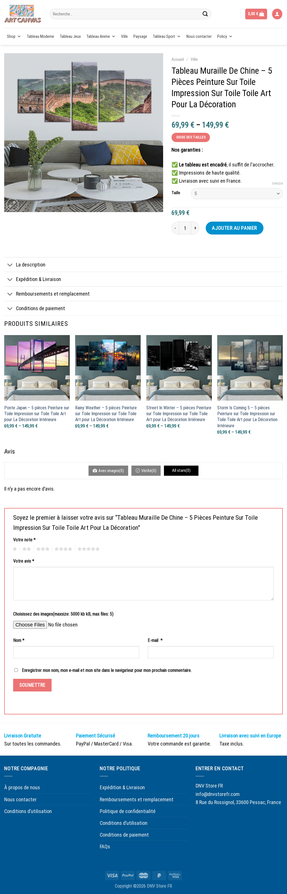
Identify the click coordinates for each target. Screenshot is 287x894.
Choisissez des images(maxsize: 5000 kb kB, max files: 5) (63, 614)
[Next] (282, 390)
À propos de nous (22, 787)
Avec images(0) (111, 470)
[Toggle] (10, 265)
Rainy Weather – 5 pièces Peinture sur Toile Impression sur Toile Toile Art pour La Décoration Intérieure (106, 413)
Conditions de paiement (40, 308)
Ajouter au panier (234, 228)
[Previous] (4, 390)
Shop (11, 36)
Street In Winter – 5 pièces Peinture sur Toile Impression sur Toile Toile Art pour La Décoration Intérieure (178, 413)
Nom (18, 640)
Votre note (24, 539)
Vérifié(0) (148, 470)
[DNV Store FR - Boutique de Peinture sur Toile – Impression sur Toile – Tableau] (22, 14)
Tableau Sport (164, 36)
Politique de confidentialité (128, 811)
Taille (176, 193)
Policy (222, 36)
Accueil (178, 59)
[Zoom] (12, 204)
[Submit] (205, 14)
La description (30, 265)
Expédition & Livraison (38, 279)
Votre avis (23, 561)
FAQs (105, 846)
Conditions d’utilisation (28, 811)
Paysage (140, 36)
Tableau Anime (98, 36)
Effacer (277, 183)
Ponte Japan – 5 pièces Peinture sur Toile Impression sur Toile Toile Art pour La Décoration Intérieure (36, 413)
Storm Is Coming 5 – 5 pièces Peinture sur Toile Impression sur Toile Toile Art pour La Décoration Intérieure (247, 416)
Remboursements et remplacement (53, 294)
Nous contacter (199, 36)
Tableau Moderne (40, 36)
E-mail (155, 640)
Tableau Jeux (70, 36)
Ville (124, 36)
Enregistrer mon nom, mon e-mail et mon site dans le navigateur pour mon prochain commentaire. (107, 670)
